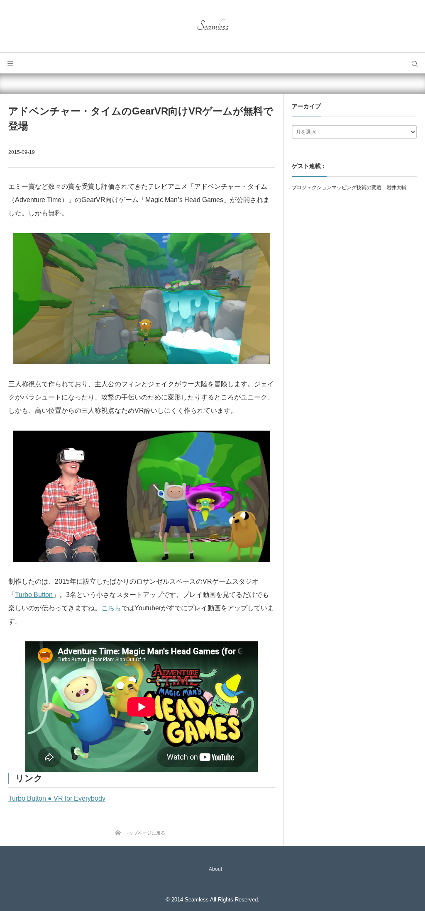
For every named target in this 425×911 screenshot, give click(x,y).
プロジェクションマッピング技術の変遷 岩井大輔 (349, 187)
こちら (111, 607)
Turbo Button (34, 594)
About (215, 869)
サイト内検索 (414, 63)
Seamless (213, 26)
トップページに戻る (144, 833)
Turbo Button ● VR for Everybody (56, 798)
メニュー (10, 63)
